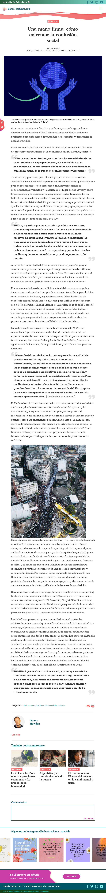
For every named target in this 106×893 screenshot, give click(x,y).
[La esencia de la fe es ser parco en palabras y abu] (25, 850)
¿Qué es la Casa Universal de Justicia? (61, 50)
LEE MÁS (16, 735)
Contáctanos (10, 886)
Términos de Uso (51, 886)
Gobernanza (29, 705)
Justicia (53, 21)
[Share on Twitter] (2, 127)
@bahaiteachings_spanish (54, 831)
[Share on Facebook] (2, 123)
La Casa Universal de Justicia (51, 705)
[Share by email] (88, 706)
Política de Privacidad (30, 886)
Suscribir (71, 876)
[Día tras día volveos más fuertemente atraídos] (79, 850)
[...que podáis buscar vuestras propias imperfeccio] (52, 850)
